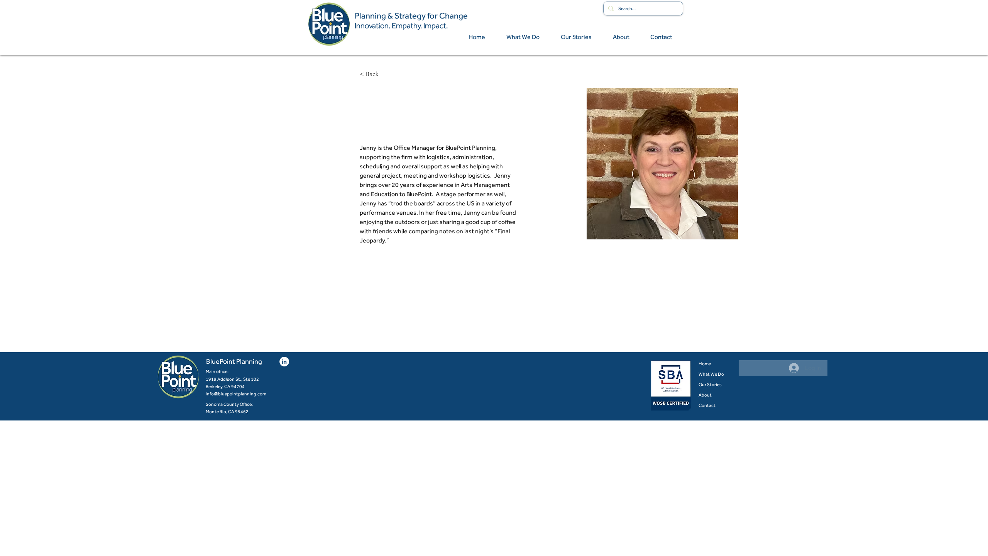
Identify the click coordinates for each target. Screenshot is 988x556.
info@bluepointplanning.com (236, 394)
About (705, 395)
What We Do (711, 374)
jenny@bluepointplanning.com (396, 313)
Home (705, 363)
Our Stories (710, 384)
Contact (707, 405)
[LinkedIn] (284, 361)
